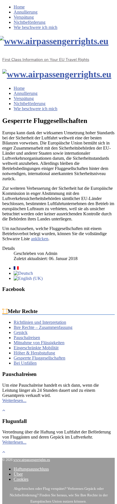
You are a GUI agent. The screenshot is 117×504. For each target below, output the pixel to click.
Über (18, 474)
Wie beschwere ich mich (35, 27)
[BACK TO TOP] (3, 410)
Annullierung (25, 12)
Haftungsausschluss (31, 469)
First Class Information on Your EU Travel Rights (45, 59)
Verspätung (24, 17)
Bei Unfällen (25, 363)
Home (19, 7)
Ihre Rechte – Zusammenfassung (43, 327)
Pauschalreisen (27, 337)
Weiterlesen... (14, 400)
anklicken (39, 238)
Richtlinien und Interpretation (40, 322)
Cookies (21, 479)
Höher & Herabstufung (34, 352)
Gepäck (21, 332)
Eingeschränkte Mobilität (36, 347)
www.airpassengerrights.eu (31, 460)
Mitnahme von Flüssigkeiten (39, 342)
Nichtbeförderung (29, 22)
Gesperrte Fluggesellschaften (39, 358)
